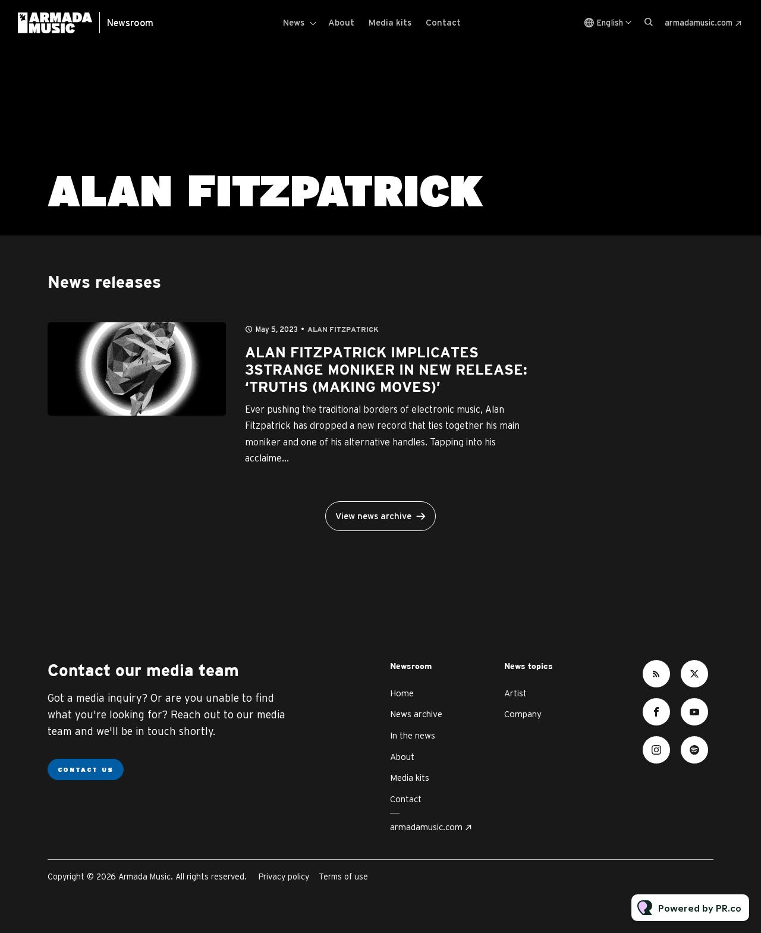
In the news (412, 735)
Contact (443, 22)
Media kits (390, 22)
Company (523, 714)
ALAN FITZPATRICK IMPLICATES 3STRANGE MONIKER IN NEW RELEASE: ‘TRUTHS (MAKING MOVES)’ (386, 370)
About (341, 22)
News (293, 22)
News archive (416, 714)
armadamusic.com (698, 22)
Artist (515, 693)
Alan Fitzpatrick (343, 329)
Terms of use (343, 876)
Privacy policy (284, 876)
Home (402, 693)
